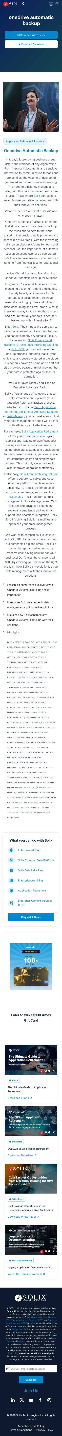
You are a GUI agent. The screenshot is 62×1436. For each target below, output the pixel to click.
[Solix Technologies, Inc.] (14, 4)
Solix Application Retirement (40, 431)
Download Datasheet (32, 44)
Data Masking (15, 416)
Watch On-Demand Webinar (25, 1274)
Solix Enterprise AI (40, 340)
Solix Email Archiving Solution (39, 344)
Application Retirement (32, 890)
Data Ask (21, 1341)
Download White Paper (32, 35)
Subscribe (31, 1379)
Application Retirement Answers (25, 141)
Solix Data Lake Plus (30, 870)
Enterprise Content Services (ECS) (27, 1320)
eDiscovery (10, 344)
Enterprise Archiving (30, 880)
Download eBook (18, 1098)
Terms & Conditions (20, 1429)
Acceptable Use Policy (31, 1426)
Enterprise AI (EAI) (29, 850)
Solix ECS (18, 349)
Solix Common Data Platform (36, 860)
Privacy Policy (44, 1429)
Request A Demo (31, 917)
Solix (37, 195)
